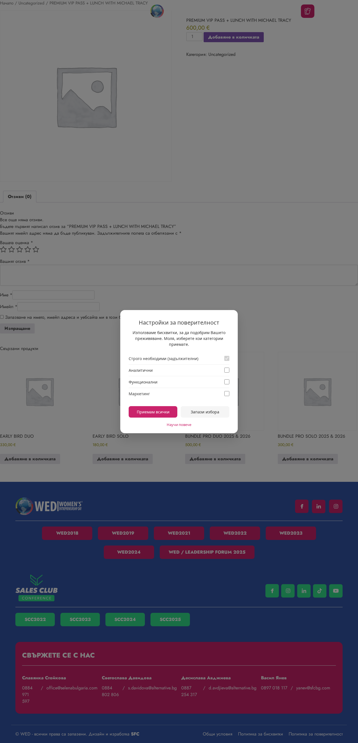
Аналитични (141, 370)
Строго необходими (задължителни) (163, 358)
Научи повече (179, 424)
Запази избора (205, 412)
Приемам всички (153, 412)
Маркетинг (139, 393)
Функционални (143, 382)
